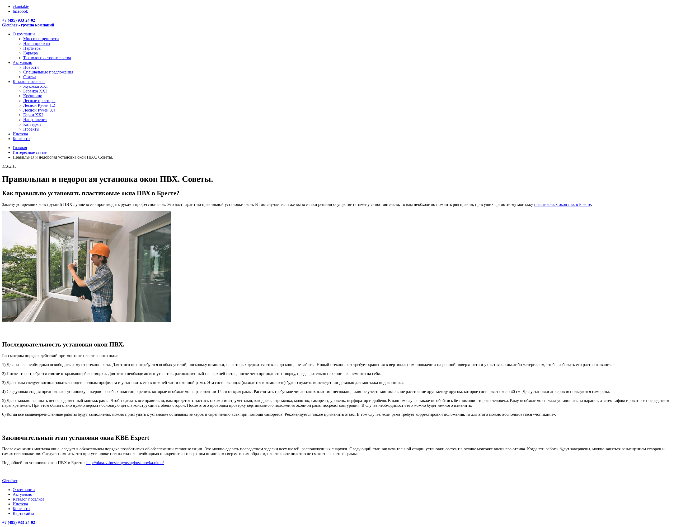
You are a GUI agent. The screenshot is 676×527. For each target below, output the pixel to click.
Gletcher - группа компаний (28, 25)
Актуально (22, 494)
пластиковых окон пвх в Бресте (562, 204)
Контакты (21, 508)
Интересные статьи (30, 152)
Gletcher (9, 480)
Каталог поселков (29, 499)
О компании (24, 489)
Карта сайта (23, 513)
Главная (20, 147)
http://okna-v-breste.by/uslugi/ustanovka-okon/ (125, 462)
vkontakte (21, 6)
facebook (20, 11)
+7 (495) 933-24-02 (18, 20)
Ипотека (20, 504)
